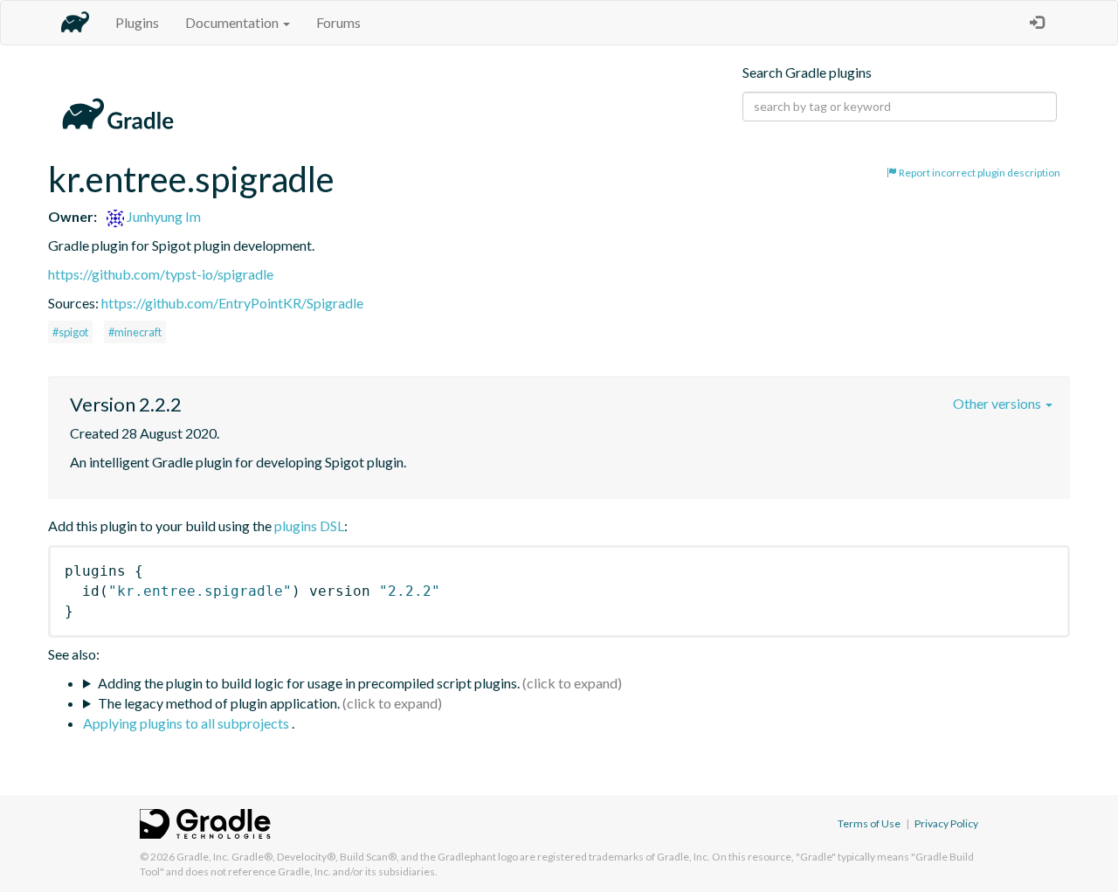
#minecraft (135, 332)
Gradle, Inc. (203, 856)
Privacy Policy (946, 823)
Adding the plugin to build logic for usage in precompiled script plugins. (309, 682)
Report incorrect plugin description (978, 172)
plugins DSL (309, 525)
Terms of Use (869, 823)
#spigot (70, 332)
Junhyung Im (162, 216)
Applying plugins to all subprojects (187, 723)
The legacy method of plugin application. (219, 703)
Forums (338, 22)
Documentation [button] (233, 22)
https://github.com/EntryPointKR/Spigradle (232, 302)
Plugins (137, 22)
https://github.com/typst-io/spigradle (160, 274)
